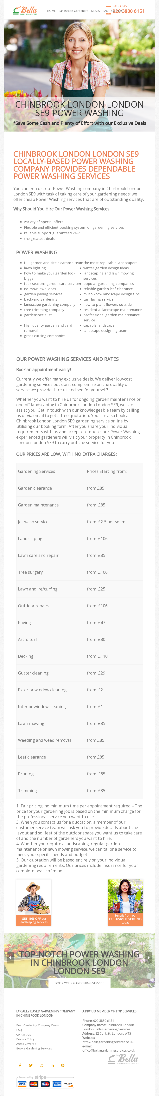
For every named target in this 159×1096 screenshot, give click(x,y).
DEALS (95, 11)
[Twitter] (31, 1065)
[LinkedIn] (52, 1065)
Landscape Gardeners (73, 11)
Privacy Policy (25, 1039)
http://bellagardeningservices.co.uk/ (108, 1042)
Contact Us (23, 1034)
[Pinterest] (63, 1065)
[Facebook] (20, 1065)
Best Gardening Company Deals (37, 1025)
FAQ (19, 1030)
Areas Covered (26, 1044)
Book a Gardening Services (34, 1048)
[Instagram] (41, 1065)
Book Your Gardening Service (79, 983)
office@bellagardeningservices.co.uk (108, 1050)
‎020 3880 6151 (103, 1021)
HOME (51, 11)
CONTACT (118, 11)
